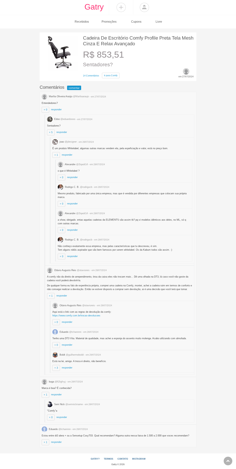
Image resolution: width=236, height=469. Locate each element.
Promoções (109, 21)
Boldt (71, 354)
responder (56, 109)
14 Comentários (91, 75)
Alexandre (76, 164)
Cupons (136, 21)
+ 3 (56, 367)
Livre (159, 21)
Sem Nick (68, 404)
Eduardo (70, 332)
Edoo (64, 119)
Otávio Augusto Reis (71, 270)
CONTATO (122, 459)
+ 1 (56, 155)
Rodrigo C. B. (78, 187)
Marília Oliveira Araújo (68, 96)
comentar (74, 87)
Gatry (94, 6)
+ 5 (51, 132)
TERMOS (108, 459)
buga (57, 381)
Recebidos (82, 21)
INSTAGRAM (138, 459)
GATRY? (95, 459)
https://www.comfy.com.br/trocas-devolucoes (76, 315)
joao (68, 141)
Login (144, 7)
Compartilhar (121, 7)
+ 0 (45, 109)
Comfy (110, 75)
